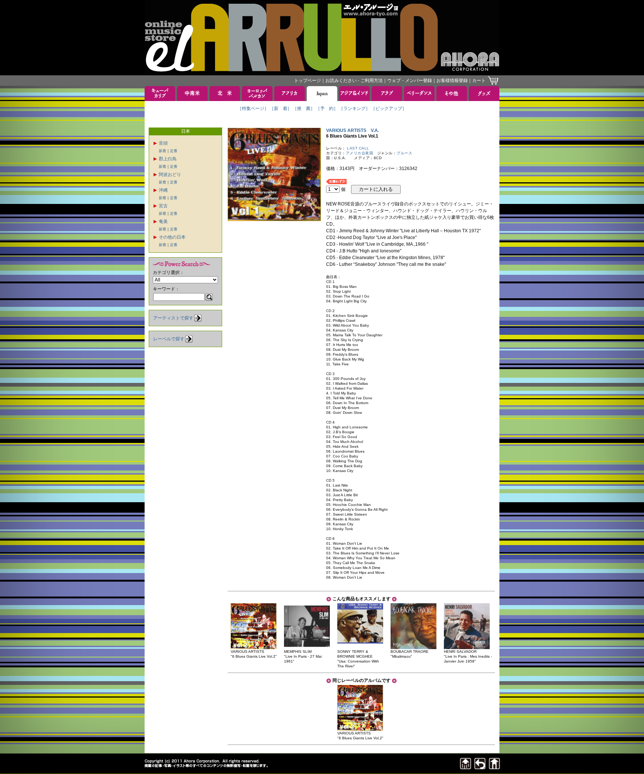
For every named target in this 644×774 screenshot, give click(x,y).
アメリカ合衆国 (359, 153)
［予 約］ (327, 108)
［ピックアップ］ (389, 108)
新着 (162, 151)
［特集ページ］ (253, 108)
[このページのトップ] (465, 767)
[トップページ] (494, 767)
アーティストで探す (173, 318)
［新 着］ (280, 108)
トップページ (307, 80)
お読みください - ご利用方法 (354, 80)
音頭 (163, 143)
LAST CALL (358, 148)
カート (479, 80)
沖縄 (163, 190)
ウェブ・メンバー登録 (409, 80)
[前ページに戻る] (480, 767)
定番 (173, 151)
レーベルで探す (168, 339)
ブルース (404, 153)
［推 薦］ (304, 108)
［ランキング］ (354, 108)
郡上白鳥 (168, 158)
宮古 (163, 205)
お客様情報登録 (452, 80)
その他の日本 (172, 237)
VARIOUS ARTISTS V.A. (352, 130)
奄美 (163, 221)
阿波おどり (170, 174)
